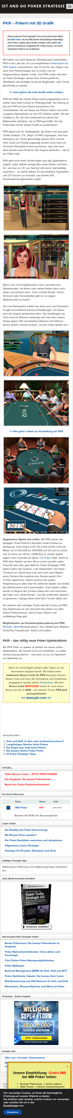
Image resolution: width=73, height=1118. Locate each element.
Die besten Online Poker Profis (24, 750)
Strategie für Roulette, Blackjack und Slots (30, 850)
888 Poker (16, 39)
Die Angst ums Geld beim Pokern (26, 747)
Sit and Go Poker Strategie (33, 5)
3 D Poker (45, 557)
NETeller (7, 626)
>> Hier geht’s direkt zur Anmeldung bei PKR (36, 431)
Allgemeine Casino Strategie (22, 845)
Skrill (16, 626)
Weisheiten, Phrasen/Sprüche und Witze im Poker (34, 986)
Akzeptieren (12, 1112)
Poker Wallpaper (14, 965)
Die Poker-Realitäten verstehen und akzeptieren (33, 840)
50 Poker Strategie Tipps (21, 753)
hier (59, 43)
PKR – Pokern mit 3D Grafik (28, 23)
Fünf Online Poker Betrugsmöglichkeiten (29, 960)
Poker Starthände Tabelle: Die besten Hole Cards (34, 976)
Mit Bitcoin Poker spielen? (21, 835)
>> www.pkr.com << (36, 698)
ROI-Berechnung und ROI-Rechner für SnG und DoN (36, 981)
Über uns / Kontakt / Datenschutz (25, 1057)
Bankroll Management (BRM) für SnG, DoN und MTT (36, 970)
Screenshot (46, 682)
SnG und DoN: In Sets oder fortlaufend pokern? (35, 741)
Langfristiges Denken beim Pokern (27, 744)
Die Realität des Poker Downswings (26, 829)
